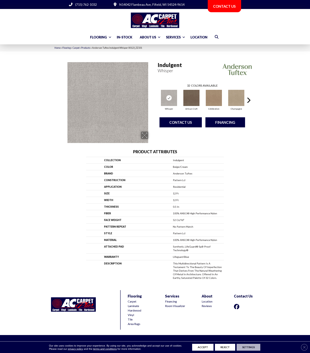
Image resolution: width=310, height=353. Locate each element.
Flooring (98, 37)
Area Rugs (134, 324)
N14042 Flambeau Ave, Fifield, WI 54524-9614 (151, 4)
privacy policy (75, 348)
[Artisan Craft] (191, 98)
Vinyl (131, 315)
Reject (225, 347)
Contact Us (180, 122)
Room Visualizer (175, 306)
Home (58, 47)
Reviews (207, 306)
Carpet (75, 47)
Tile (130, 319)
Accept (203, 347)
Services (173, 37)
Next (248, 95)
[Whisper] (169, 98)
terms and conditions (105, 348)
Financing (225, 122)
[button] (110, 37)
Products (85, 47)
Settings (248, 347)
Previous (156, 95)
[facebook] (237, 306)
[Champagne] (236, 98)
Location (199, 37)
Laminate (133, 306)
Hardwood (134, 310)
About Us (148, 37)
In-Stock (124, 37)
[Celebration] (214, 98)
